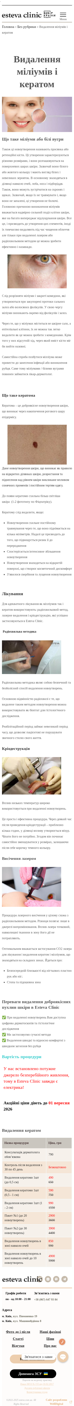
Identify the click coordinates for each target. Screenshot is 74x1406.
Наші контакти (32, 1359)
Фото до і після (18, 1332)
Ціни (50, 1339)
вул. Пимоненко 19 (25, 1316)
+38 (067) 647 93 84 (45, 1299)
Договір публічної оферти (37, 1388)
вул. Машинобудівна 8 (27, 1321)
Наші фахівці (50, 1332)
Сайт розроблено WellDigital (56, 1401)
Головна (8, 27)
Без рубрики (26, 27)
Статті (18, 1339)
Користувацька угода (37, 1392)
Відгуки (18, 1346)
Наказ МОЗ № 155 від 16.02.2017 (37, 1384)
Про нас (50, 1346)
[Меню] (63, 15)
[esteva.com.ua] (21, 14)
